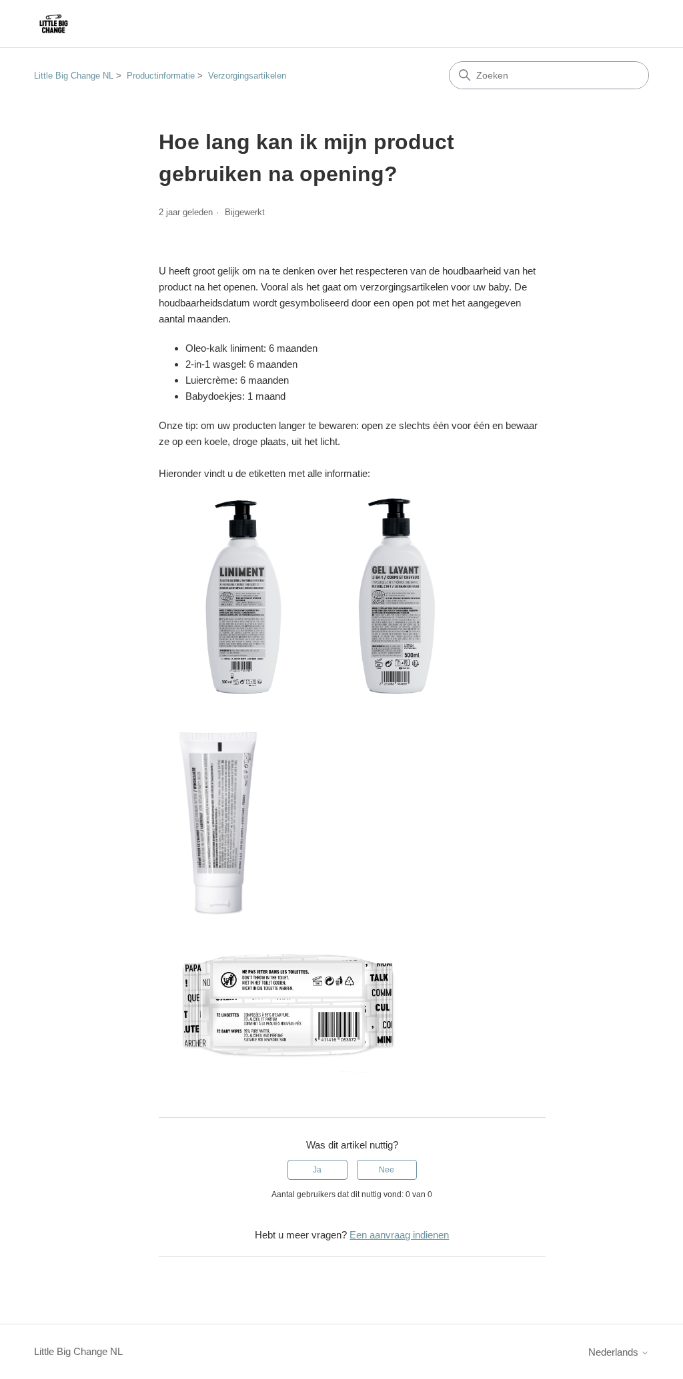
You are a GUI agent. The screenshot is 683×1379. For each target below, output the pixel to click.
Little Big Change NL (73, 76)
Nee (386, 1169)
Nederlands (614, 1352)
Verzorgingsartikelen (247, 76)
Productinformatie (161, 76)
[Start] (53, 23)
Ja (317, 1169)
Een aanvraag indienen (399, 1234)
